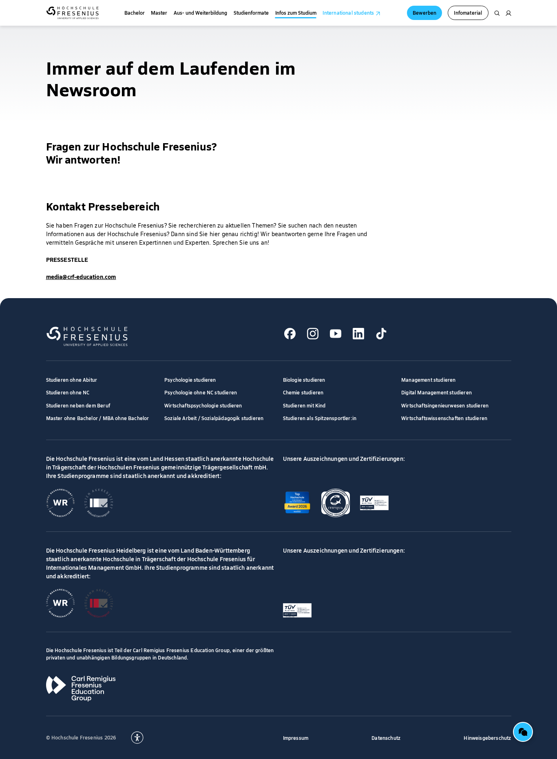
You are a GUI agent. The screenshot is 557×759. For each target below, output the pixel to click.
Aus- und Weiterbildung (200, 12)
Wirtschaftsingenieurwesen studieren (444, 405)
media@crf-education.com (81, 276)
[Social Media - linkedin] (358, 334)
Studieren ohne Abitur (71, 379)
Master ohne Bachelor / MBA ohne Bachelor (97, 417)
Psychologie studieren (190, 379)
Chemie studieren (303, 392)
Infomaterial (468, 12)
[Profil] (508, 13)
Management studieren (428, 379)
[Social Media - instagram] (313, 334)
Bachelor (134, 12)
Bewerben (424, 12)
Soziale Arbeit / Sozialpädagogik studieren (213, 417)
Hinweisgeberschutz (487, 737)
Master (159, 12)
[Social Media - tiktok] (381, 334)
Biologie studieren (304, 379)
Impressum (296, 737)
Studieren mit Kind (304, 405)
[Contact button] (523, 732)
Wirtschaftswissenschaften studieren (444, 417)
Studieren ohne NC (68, 392)
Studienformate (251, 12)
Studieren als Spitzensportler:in (320, 417)
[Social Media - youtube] (336, 334)
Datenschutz (385, 737)
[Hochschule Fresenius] (72, 13)
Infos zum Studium (295, 12)
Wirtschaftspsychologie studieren (203, 405)
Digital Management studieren (436, 392)
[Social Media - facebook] (290, 334)
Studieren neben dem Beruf (78, 405)
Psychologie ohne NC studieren (200, 392)
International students (348, 12)
